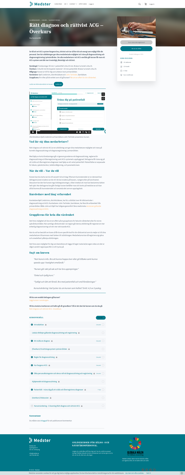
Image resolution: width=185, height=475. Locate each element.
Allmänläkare (34, 20)
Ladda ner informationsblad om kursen (41, 84)
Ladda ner (58, 84)
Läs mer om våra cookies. (134, 473)
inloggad (43, 420)
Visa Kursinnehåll (35, 38)
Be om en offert (136, 49)
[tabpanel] (67, 180)
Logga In (151, 4)
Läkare (44, 20)
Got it (148, 473)
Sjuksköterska (54, 20)
